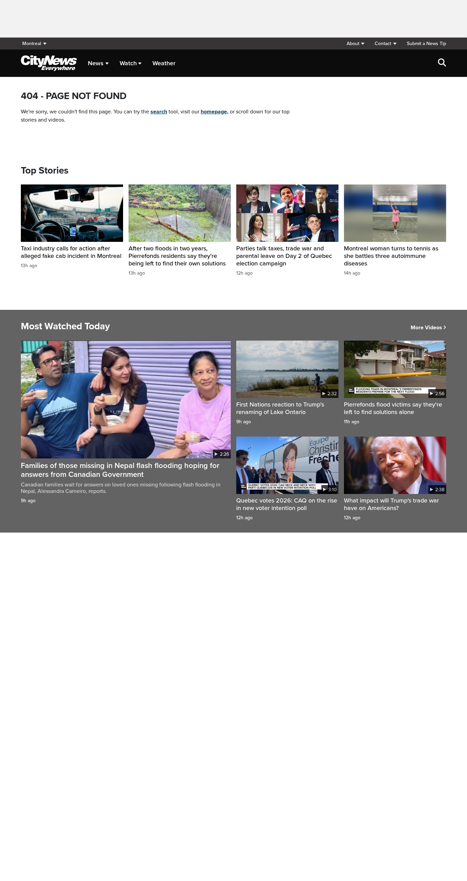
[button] (355, 44)
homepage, (214, 111)
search (158, 111)
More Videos (426, 327)
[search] (442, 63)
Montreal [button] (31, 43)
